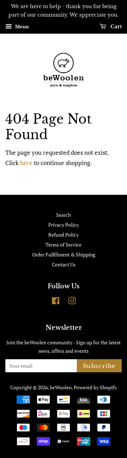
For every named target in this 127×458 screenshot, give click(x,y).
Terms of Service (63, 244)
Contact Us (63, 264)
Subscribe (99, 365)
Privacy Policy (63, 224)
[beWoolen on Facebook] (56, 302)
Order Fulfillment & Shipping (63, 254)
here (26, 163)
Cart (115, 26)
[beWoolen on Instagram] (72, 302)
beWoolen (61, 387)
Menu (21, 26)
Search (63, 214)
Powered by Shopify (95, 387)
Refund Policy (63, 234)
